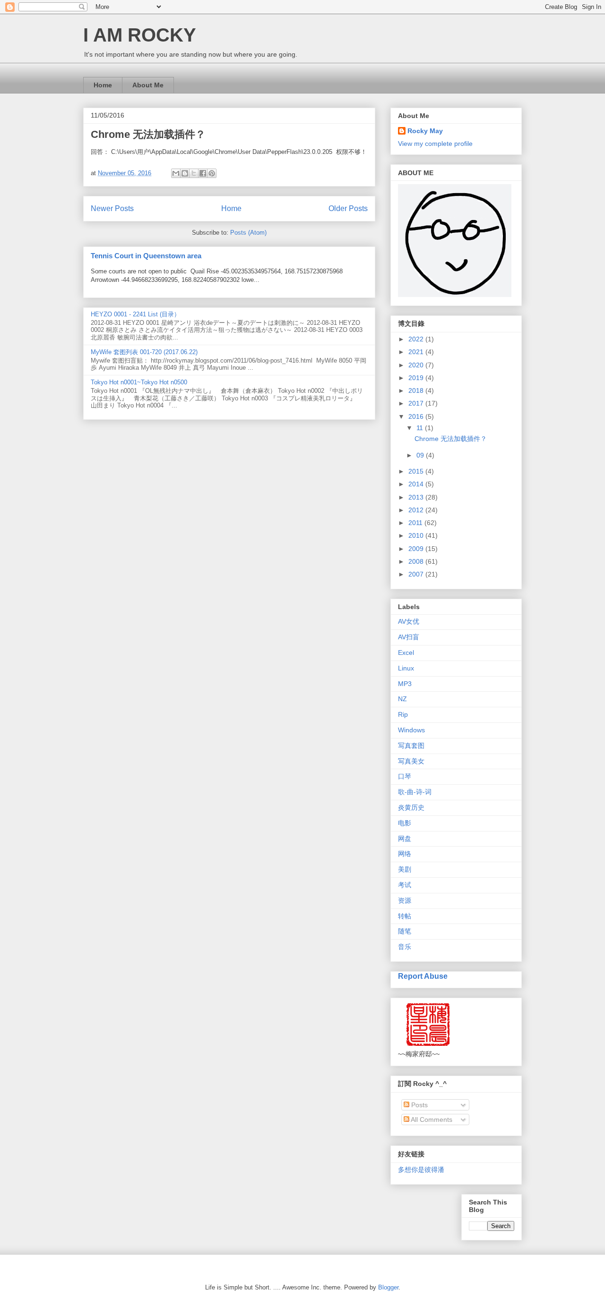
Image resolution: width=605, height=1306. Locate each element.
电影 (404, 823)
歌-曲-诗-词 (415, 792)
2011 (416, 522)
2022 (416, 339)
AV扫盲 (408, 637)
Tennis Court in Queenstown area (146, 256)
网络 (404, 853)
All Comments (430, 1119)
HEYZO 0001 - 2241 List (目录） (135, 314)
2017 (416, 403)
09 (421, 455)
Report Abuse (423, 976)
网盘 (404, 838)
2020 (416, 365)
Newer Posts (112, 208)
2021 (416, 352)
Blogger (388, 1287)
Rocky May (425, 131)
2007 (416, 574)
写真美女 (411, 761)
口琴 (404, 776)
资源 (404, 900)
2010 (416, 535)
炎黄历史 (411, 807)
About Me (148, 85)
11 (420, 428)
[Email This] (176, 173)
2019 (416, 378)
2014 (416, 484)
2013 (416, 497)
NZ (402, 699)
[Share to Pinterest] (211, 173)
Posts (418, 1105)
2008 (416, 561)
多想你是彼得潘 (421, 1169)
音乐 (404, 946)
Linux (406, 668)
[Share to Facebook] (202, 173)
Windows (411, 730)
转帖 (404, 916)
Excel (406, 652)
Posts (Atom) (248, 232)
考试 (404, 885)
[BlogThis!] (185, 173)
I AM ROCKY (139, 35)
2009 (416, 548)
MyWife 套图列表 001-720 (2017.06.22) (144, 352)
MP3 (405, 683)
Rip (403, 714)
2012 (416, 510)
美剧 (404, 869)
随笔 (404, 931)
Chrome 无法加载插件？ (148, 134)
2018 (416, 390)
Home (103, 85)
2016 (416, 416)
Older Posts (348, 208)
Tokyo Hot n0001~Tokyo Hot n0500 (139, 382)
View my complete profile (435, 143)
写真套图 (411, 745)
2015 (416, 471)
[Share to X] (194, 173)
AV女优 (408, 621)
